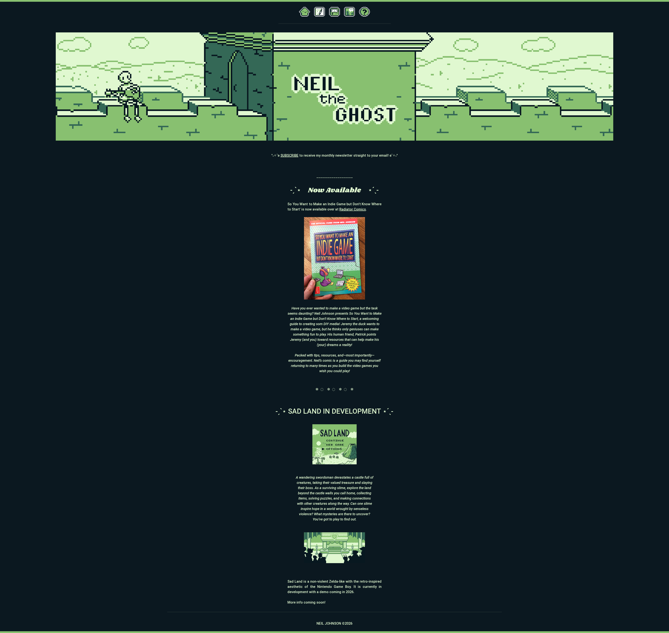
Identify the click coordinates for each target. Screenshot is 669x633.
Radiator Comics (352, 209)
